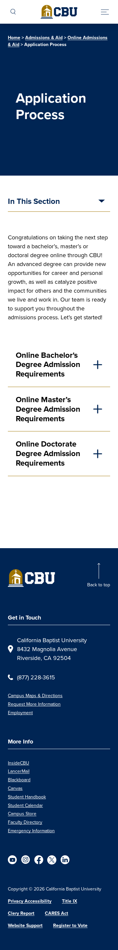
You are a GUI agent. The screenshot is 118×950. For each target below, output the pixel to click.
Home (14, 37)
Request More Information (34, 704)
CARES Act (56, 913)
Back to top (98, 584)
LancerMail (19, 771)
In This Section (34, 202)
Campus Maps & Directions (35, 695)
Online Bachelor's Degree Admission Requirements (48, 364)
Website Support (25, 925)
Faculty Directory (25, 822)
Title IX (69, 901)
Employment (20, 712)
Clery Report (21, 913)
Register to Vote (70, 925)
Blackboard (19, 779)
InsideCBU (18, 763)
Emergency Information (31, 830)
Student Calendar (25, 805)
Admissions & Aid (44, 37)
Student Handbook (27, 796)
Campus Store (22, 813)
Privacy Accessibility (29, 901)
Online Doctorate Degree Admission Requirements (48, 453)
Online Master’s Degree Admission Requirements (48, 409)
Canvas (15, 788)
